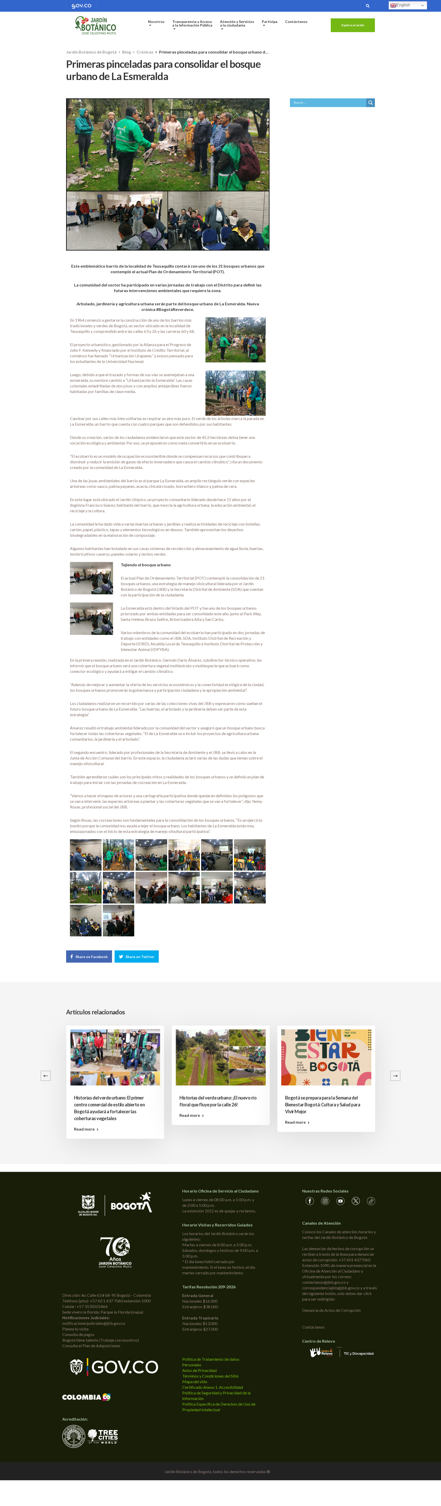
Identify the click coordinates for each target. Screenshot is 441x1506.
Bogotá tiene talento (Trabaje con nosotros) (100, 1340)
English (403, 5)
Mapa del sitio (194, 1381)
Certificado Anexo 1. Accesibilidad (212, 1387)
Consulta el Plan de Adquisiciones (91, 1345)
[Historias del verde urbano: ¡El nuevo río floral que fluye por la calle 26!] (221, 1057)
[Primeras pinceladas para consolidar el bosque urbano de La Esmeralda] (86, 855)
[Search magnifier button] (370, 102)
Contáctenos (296, 21)
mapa (137, 1311)
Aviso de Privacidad (199, 1370)
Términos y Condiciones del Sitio (210, 1375)
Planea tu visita (75, 1328)
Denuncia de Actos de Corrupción (331, 1310)
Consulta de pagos (78, 1334)
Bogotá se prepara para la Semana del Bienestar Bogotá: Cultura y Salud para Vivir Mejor (322, 1104)
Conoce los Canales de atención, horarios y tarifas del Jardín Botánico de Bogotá (339, 1234)
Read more (84, 1129)
